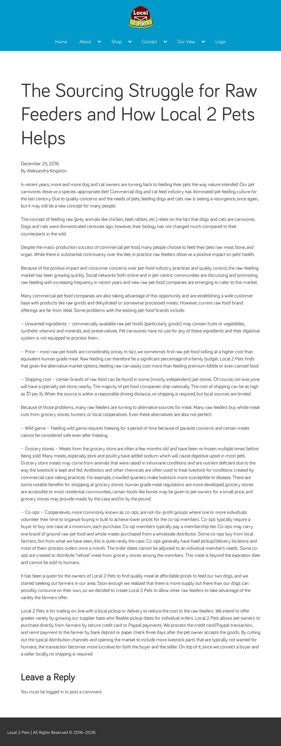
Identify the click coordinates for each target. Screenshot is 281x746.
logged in (55, 692)
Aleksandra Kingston (47, 171)
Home (61, 41)
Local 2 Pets (18, 732)
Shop (116, 41)
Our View (186, 41)
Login (220, 41)
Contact (149, 41)
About (85, 41)
